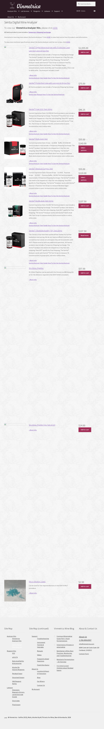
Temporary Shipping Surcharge (39, 32)
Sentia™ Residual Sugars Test (41, 168)
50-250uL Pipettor (36, 268)
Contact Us (41, 685)
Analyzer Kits (12, 11)
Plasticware (16, 705)
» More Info (33, 75)
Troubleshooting (43, 639)
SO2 (13, 653)
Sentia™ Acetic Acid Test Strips (41, 201)
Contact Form (84, 654)
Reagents (36, 11)
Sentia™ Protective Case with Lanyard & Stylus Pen (49, 83)
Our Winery (41, 681)
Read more (84, 235)
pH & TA (15, 657)
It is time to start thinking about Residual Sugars (65, 668)
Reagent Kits (11, 651)
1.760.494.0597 (85, 640)
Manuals (40, 651)
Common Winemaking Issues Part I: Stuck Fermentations (64, 638)
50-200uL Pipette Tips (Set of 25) (42, 425)
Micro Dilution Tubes (37, 581)
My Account (22, 17)
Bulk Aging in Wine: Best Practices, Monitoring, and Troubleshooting (65, 653)
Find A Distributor (43, 665)
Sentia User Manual (35, 94)
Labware (47, 11)
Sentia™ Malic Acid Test (38, 139)
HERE (55, 27)
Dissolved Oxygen (18, 677)
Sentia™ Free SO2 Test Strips (40, 109)
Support (57, 11)
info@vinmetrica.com (86, 644)
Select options (83, 149)
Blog (38, 677)
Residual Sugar (17, 674)
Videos (39, 655)
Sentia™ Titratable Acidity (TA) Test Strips (45, 230)
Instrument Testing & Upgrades (41, 644)
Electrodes (16, 701)
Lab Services (25, 11)
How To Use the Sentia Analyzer (59, 78)
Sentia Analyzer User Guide (38, 78)
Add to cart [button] (85, 52)
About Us (11, 17)
